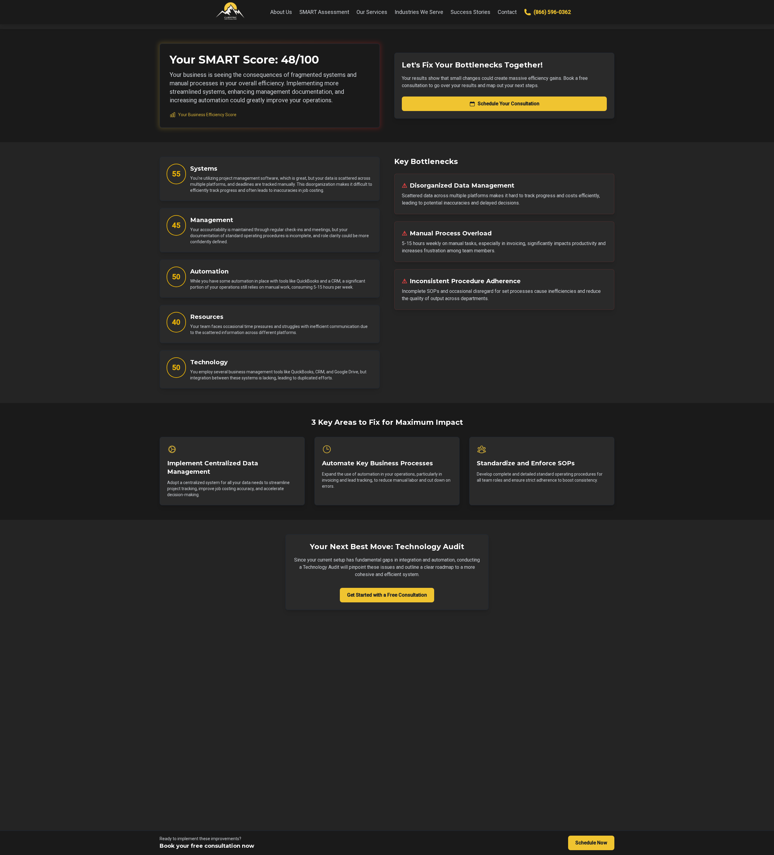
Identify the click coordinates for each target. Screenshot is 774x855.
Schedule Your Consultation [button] (508, 103)
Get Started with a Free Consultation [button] (387, 595)
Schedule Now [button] (591, 843)
